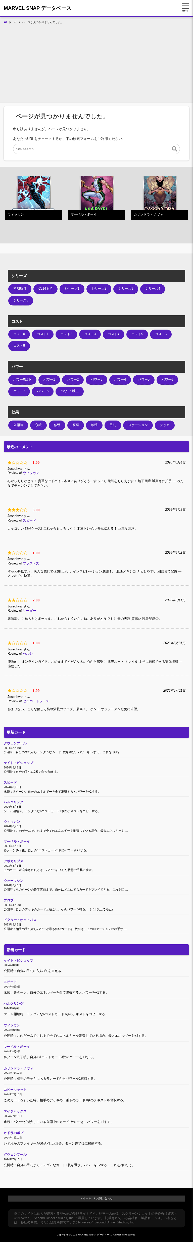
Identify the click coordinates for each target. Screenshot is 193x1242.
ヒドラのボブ (13, 1133)
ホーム (87, 1198)
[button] (174, 149)
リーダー (29, 610)
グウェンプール (15, 743)
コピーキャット (15, 1090)
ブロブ (9, 900)
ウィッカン (31, 473)
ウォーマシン (13, 881)
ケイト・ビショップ (18, 763)
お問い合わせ (104, 1198)
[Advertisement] (96, 64)
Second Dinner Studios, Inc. (54, 1218)
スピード (29, 520)
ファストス (31, 563)
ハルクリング (13, 802)
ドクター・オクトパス (20, 920)
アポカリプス (13, 861)
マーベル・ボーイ (17, 841)
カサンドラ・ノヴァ (18, 1068)
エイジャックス (15, 1111)
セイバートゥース (36, 701)
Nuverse (23, 1218)
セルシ (28, 653)
